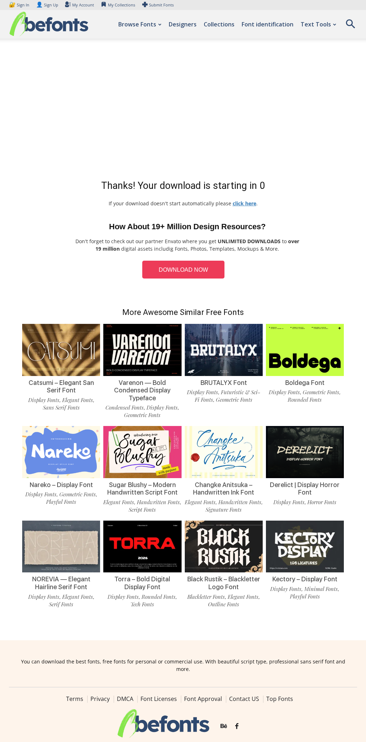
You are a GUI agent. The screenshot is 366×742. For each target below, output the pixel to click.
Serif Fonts (61, 604)
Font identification (267, 24)
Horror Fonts (321, 502)
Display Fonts (43, 399)
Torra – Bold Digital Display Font (142, 583)
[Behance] (224, 726)
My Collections (121, 4)
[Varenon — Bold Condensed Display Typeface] (142, 350)
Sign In (19, 4)
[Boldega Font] (305, 350)
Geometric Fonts (142, 414)
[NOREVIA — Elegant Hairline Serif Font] (61, 547)
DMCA (125, 699)
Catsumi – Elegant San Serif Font (61, 386)
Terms (74, 699)
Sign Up (47, 4)
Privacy (100, 699)
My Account (83, 4)
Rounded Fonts (305, 399)
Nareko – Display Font (61, 484)
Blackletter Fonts (206, 596)
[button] (350, 26)
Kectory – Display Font (304, 579)
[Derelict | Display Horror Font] (305, 452)
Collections (219, 24)
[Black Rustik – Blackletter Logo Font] (224, 547)
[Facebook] (236, 726)
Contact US (244, 699)
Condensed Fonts (124, 407)
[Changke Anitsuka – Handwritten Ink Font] (224, 452)
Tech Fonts (142, 604)
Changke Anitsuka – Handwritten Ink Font (223, 488)
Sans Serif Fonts (61, 407)
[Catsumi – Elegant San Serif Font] (61, 350)
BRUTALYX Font (224, 382)
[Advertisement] (183, 111)
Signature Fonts (224, 509)
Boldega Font (305, 382)
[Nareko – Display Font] (61, 452)
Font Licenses (158, 699)
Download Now (183, 270)
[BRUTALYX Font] (224, 350)
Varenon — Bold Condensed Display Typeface (142, 390)
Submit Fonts (161, 4)
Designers (183, 24)
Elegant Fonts (77, 399)
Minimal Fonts (321, 588)
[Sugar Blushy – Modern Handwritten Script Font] (142, 452)
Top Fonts (279, 699)
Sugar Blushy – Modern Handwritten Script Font (142, 488)
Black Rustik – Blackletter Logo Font (223, 583)
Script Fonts (142, 509)
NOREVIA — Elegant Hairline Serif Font (61, 583)
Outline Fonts (223, 604)
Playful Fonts (61, 501)
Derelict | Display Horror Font (305, 488)
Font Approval (203, 699)
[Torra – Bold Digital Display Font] (142, 547)
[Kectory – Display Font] (305, 547)
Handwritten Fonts (158, 502)
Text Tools (316, 24)
